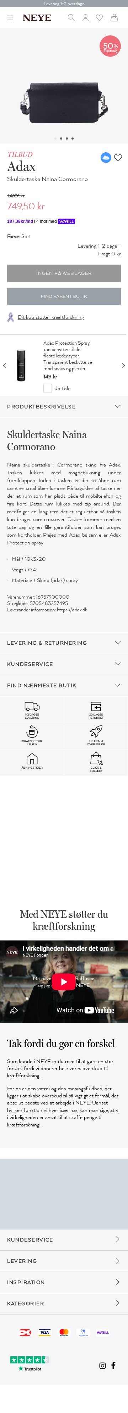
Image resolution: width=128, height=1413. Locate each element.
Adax (21, 166)
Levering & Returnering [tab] (47, 643)
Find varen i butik (64, 296)
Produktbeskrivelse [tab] (41, 407)
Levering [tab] (22, 1261)
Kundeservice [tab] (30, 664)
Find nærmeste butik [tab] (41, 686)
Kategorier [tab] (25, 1304)
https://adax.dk (72, 610)
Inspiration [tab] (26, 1282)
